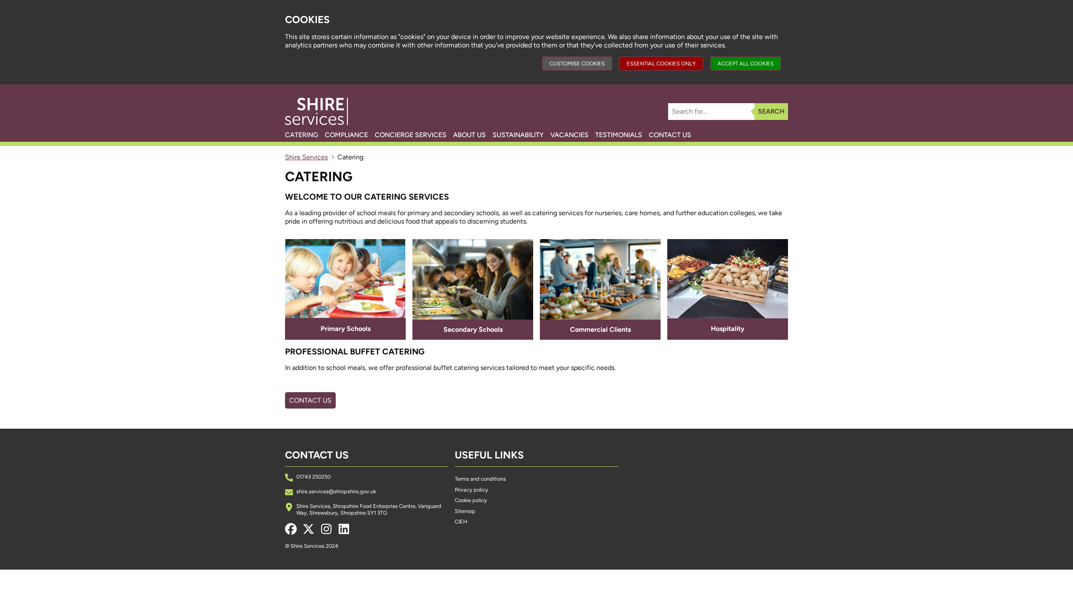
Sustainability (518, 135)
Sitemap (465, 511)
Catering (301, 135)
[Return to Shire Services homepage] (316, 111)
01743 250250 (313, 477)
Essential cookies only (661, 63)
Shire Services (306, 157)
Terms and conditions (480, 479)
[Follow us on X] (308, 529)
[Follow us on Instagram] (326, 529)
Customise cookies (577, 63)
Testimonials (618, 135)
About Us (469, 135)
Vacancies (569, 135)
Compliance (346, 135)
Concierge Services (410, 135)
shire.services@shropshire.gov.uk (336, 491)
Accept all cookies (746, 63)
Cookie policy (471, 500)
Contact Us (670, 135)
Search (771, 111)
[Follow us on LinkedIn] (344, 529)
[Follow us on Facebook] (291, 529)
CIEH (461, 521)
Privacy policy (471, 490)
